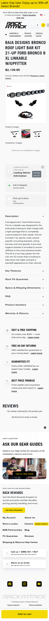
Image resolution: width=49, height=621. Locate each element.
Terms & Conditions (35, 605)
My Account (9, 518)
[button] (24, 416)
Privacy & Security (13, 605)
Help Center (31, 542)
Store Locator (10, 524)
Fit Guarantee (10, 536)
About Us (30, 518)
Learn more (33, 337)
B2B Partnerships (12, 530)
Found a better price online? (24, 77)
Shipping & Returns (13, 542)
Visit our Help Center (25, 474)
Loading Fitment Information (21, 168)
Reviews (29, 536)
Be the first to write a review (24, 417)
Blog (27, 530)
